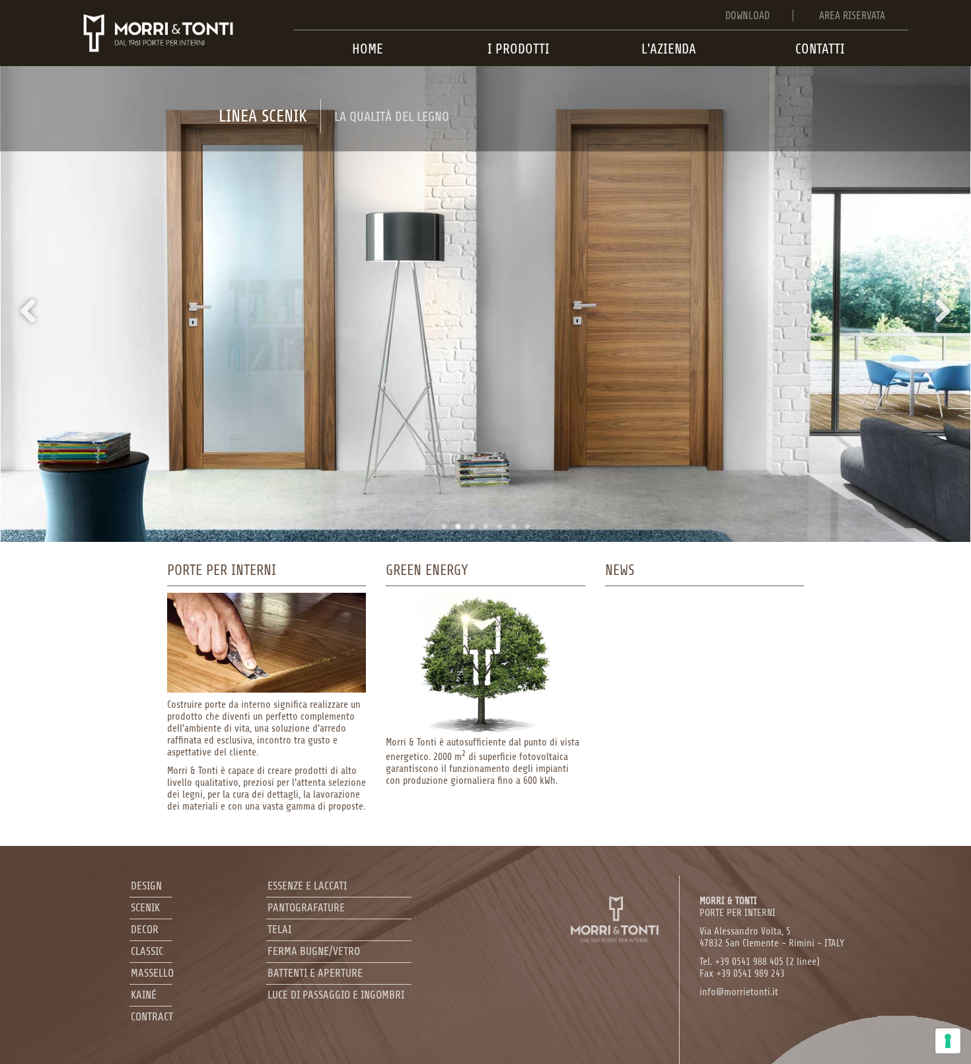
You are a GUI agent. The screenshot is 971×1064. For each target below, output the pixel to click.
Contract (152, 1016)
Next (938, 310)
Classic (147, 951)
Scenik (145, 907)
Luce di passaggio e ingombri (336, 995)
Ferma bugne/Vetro (314, 951)
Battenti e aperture (315, 973)
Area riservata (852, 16)
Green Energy (427, 570)
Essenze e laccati (307, 886)
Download (747, 16)
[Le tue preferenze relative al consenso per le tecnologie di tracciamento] (947, 1040)
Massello (152, 973)
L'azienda (668, 49)
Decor (145, 929)
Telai (279, 929)
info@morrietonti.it (739, 992)
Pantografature (306, 907)
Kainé (144, 995)
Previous (33, 310)
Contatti (820, 49)
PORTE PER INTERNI (737, 907)
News (620, 570)
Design (146, 886)
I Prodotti (518, 49)
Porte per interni (221, 570)
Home (367, 49)
